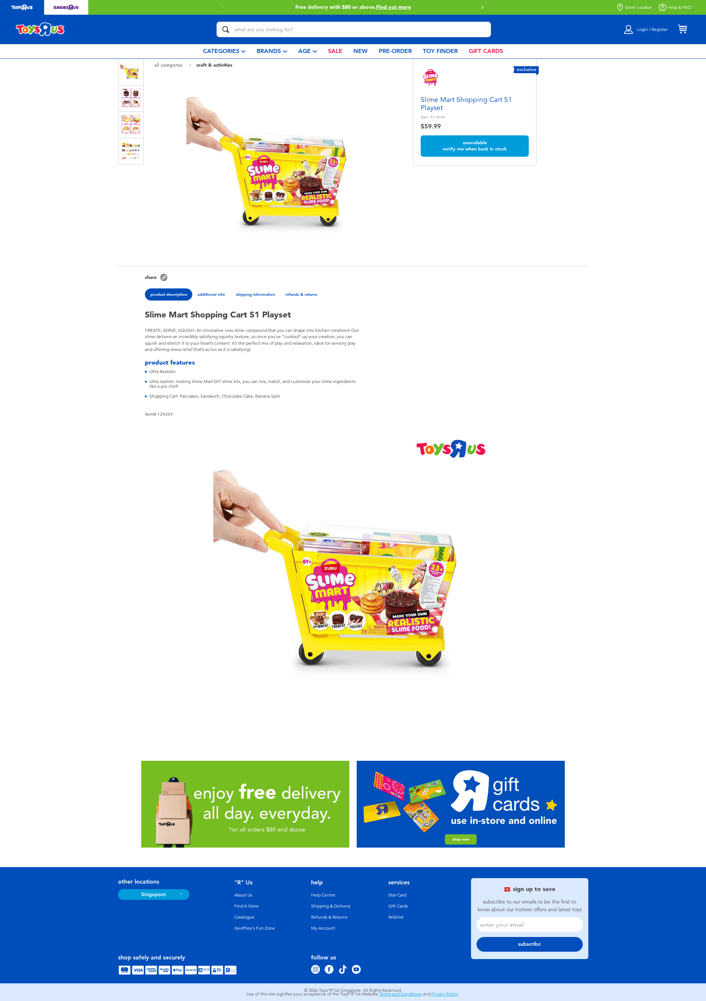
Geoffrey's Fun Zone (254, 928)
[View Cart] (682, 29)
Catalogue (244, 917)
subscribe (529, 944)
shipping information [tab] (255, 294)
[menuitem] (224, 51)
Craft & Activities (214, 65)
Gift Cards (398, 906)
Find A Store (246, 906)
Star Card (397, 895)
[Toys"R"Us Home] (40, 29)
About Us (243, 895)
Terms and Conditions (400, 994)
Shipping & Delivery (330, 906)
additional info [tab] (211, 294)
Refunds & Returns (329, 917)
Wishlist (395, 917)
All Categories (169, 65)
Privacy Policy (444, 994)
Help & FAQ (679, 7)
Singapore (153, 894)
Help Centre (323, 895)
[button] (224, 7)
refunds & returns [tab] (301, 294)
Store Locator (638, 7)
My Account (323, 928)
